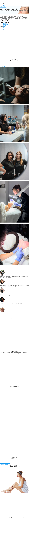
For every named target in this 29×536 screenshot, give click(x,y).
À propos (4, 5)
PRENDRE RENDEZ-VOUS (5, 12)
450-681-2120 (3, 6)
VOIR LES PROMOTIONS (5, 464)
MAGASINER (3, 66)
